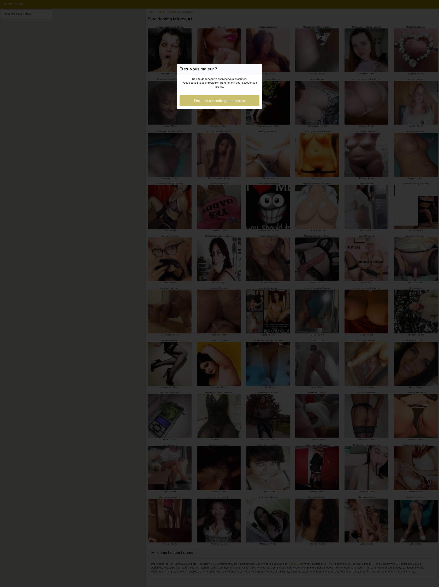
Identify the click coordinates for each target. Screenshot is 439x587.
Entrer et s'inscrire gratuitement (219, 101)
